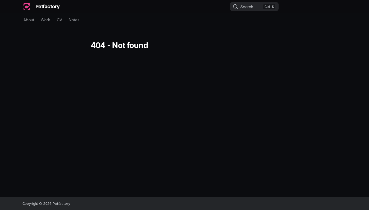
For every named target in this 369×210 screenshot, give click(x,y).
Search (246, 6)
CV (59, 20)
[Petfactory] (26, 6)
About (28, 20)
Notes (74, 20)
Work (45, 20)
